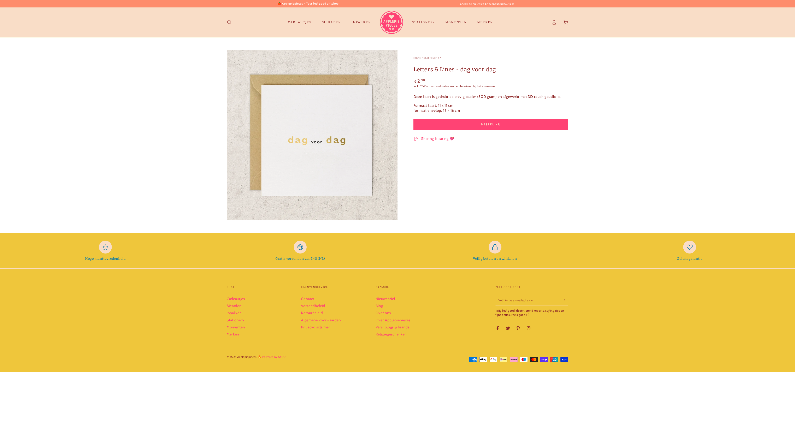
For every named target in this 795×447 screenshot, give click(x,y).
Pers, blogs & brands (392, 327)
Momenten (236, 327)
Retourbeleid (312, 313)
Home (417, 57)
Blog (379, 306)
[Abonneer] (565, 300)
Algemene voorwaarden (321, 320)
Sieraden (234, 306)
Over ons (383, 313)
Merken (233, 334)
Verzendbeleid (313, 306)
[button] (229, 22)
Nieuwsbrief (385, 299)
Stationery (235, 320)
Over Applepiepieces (393, 320)
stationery (431, 57)
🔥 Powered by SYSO (271, 356)
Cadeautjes (236, 299)
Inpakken (234, 313)
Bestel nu (491, 124)
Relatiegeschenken (391, 334)
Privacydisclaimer (315, 327)
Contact (307, 299)
